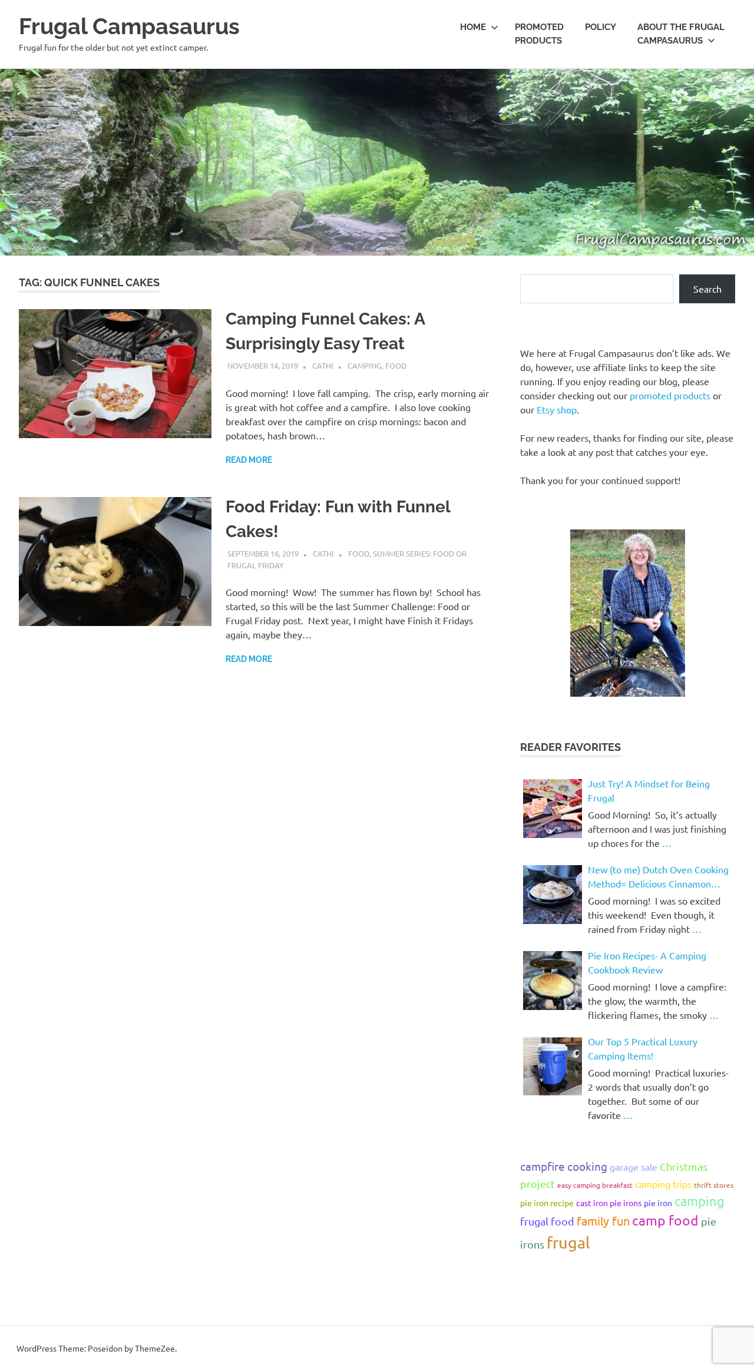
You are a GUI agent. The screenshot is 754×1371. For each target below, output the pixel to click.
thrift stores (713, 1185)
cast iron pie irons (608, 1202)
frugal (568, 1242)
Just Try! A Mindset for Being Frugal (649, 790)
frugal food (547, 1221)
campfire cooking (563, 1166)
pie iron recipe (547, 1202)
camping (699, 1200)
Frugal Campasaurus (129, 26)
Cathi (322, 365)
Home (473, 27)
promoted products (670, 395)
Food (395, 365)
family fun (603, 1220)
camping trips (663, 1184)
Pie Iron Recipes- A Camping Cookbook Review (647, 962)
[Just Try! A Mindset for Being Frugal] (552, 808)
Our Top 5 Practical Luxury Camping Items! (642, 1048)
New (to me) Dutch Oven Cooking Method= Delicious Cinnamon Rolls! (658, 876)
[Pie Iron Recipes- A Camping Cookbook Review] (552, 980)
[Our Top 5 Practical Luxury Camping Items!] (552, 1066)
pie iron (658, 1202)
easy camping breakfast (595, 1185)
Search (707, 288)
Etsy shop (557, 409)
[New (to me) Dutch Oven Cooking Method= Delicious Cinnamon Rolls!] (552, 894)
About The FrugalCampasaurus (681, 34)
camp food (665, 1219)
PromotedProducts (539, 34)
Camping (365, 365)
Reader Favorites (570, 747)
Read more (249, 460)
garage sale (633, 1167)
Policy (600, 27)
